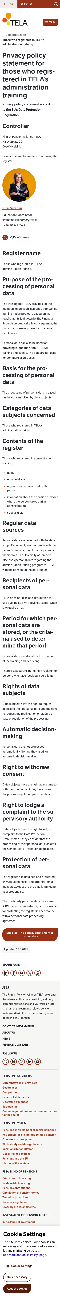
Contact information (18, 1026)
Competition (10, 1092)
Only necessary (17, 1277)
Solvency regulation (15, 1202)
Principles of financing (16, 1178)
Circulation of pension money (20, 1192)
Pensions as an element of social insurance (29, 1130)
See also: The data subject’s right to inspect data (30, 934)
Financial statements (15, 1097)
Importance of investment (18, 1222)
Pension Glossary (15, 1044)
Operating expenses (15, 1102)
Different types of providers (19, 1083)
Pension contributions (16, 1188)
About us (9, 1032)
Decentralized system (16, 1154)
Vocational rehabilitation (17, 1149)
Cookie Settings (21, 1266)
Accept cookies (17, 1288)
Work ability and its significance (22, 1144)
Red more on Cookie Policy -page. (25, 1255)
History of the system (15, 1163)
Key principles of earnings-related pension (29, 1134)
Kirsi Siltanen (12, 208)
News (6, 1038)
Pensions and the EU (15, 1158)
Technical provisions (15, 1197)
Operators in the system (17, 1139)
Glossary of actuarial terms (19, 1207)
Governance (10, 1087)
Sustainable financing (16, 1183)
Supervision (10, 1106)
